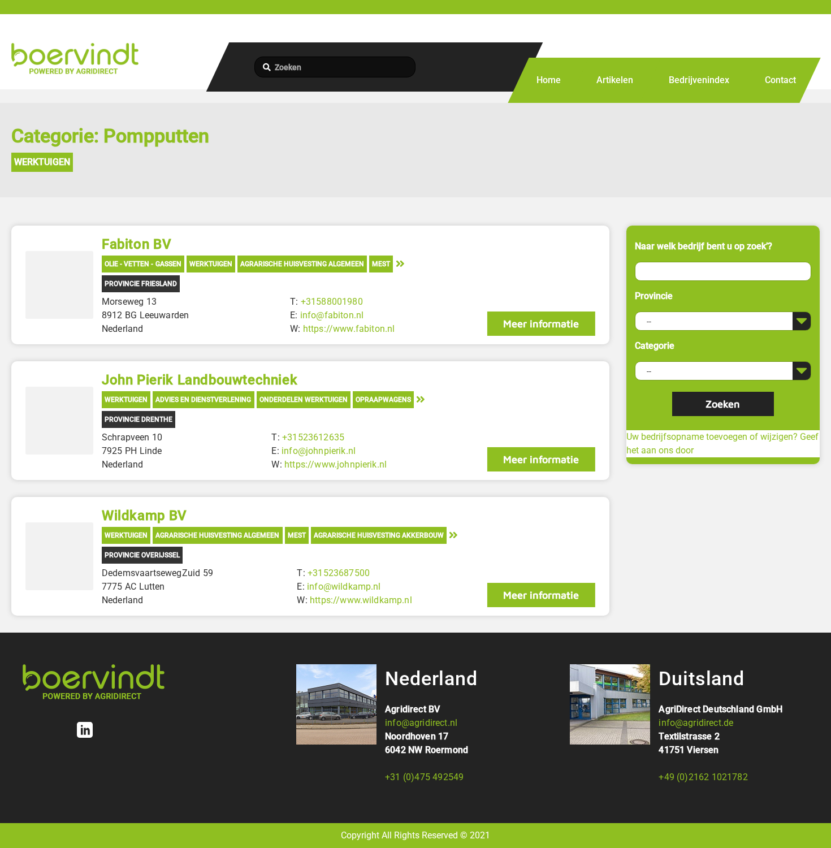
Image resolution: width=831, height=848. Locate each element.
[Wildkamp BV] (59, 556)
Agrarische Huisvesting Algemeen (302, 264)
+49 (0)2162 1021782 (703, 777)
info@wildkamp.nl (344, 586)
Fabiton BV (136, 244)
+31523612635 (313, 437)
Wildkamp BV (144, 515)
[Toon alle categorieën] (400, 263)
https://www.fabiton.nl (349, 328)
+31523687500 (339, 573)
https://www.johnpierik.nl (335, 464)
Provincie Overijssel (142, 555)
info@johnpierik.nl (319, 450)
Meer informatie (541, 324)
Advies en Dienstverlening (203, 400)
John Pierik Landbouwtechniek (199, 380)
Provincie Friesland (141, 284)
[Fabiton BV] (59, 285)
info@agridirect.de (696, 722)
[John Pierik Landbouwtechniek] (59, 421)
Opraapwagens (383, 400)
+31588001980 (332, 301)
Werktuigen (42, 162)
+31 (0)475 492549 (424, 777)
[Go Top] (810, 822)
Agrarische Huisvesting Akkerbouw (379, 535)
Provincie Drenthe (138, 419)
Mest (381, 264)
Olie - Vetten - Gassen (143, 264)
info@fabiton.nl (331, 315)
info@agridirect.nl (421, 722)
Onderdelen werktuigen (303, 400)
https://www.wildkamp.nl (361, 600)
